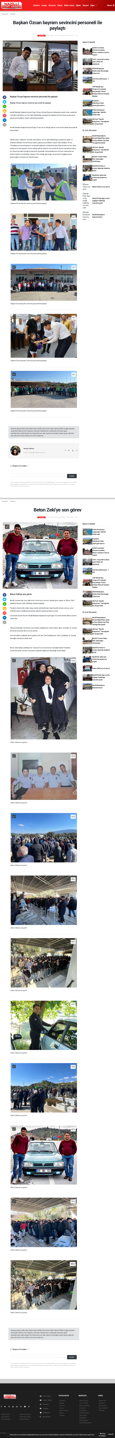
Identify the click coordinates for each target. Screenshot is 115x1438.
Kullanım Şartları (25, 1414)
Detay (103, 1433)
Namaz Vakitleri (84, 1405)
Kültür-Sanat (69, 5)
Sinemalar (82, 1415)
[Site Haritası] (26, 1406)
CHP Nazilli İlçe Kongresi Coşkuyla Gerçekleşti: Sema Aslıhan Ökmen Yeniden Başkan (100, 91)
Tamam (102, 1436)
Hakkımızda (5, 1414)
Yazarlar (45, 1404)
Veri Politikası (5, 1419)
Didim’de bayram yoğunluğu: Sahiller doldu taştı (99, 112)
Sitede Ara (102, 1401)
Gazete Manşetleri (85, 1423)
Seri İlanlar (82, 1418)
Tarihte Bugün (84, 1413)
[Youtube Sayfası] (13, 1406)
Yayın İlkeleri (5, 1417)
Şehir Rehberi (83, 1420)
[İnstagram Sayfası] (10, 1406)
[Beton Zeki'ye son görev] (40, 555)
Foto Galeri (47, 1396)
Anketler (102, 1403)
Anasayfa (5, 14)
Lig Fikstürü (83, 1410)
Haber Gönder (24, 1419)
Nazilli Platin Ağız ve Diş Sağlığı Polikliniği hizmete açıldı (100, 200)
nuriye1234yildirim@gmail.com (34, 452)
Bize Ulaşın (46, 1417)
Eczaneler (82, 1408)
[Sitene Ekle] (29, 1406)
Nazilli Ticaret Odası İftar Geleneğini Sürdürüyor (99, 159)
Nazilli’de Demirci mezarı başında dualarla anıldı (101, 168)
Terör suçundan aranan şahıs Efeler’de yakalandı (100, 61)
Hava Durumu (84, 1401)
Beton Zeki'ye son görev (101, 187)
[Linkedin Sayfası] (17, 1406)
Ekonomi (52, 5)
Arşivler (46, 1408)
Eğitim (78, 5)
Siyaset (86, 5)
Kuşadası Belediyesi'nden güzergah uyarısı (98, 103)
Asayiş (44, 5)
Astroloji (101, 1410)
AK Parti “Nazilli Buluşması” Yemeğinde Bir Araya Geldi (100, 121)
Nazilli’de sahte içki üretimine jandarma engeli (99, 177)
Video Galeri (47, 1400)
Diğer (92, 5)
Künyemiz (46, 1412)
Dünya (59, 5)
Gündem (36, 5)
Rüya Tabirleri (103, 1408)
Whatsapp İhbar (25, 1417)
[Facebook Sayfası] (2, 1406)
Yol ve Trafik (83, 1403)
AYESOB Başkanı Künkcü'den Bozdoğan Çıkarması (100, 71)
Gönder (71, 476)
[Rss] (21, 1406)
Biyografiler (103, 1405)
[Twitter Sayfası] (6, 1406)
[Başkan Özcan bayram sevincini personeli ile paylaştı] (40, 66)
